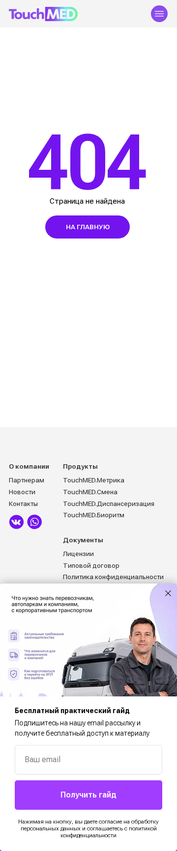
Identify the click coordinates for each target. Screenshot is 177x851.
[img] (16, 522)
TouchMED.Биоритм (93, 515)
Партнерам (26, 480)
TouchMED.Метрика (93, 480)
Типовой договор (91, 565)
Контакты (23, 503)
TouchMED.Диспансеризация (108, 503)
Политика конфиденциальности (113, 577)
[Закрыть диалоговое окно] (168, 593)
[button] (159, 13)
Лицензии (78, 554)
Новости (22, 492)
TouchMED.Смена (90, 492)
